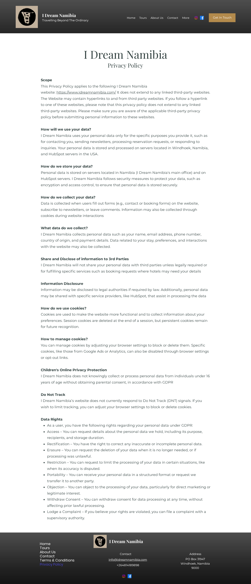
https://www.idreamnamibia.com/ (86, 92)
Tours (45, 548)
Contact (47, 556)
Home (45, 544)
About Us (48, 552)
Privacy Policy (51, 564)
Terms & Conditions (53, 560)
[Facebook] (202, 18)
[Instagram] (196, 18)
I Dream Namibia (59, 15)
